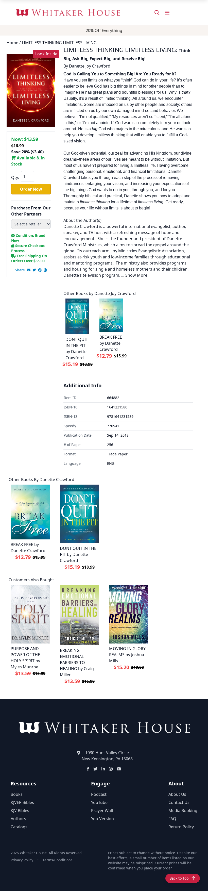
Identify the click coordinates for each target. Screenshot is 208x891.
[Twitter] (95, 769)
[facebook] (40, 270)
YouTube (99, 802)
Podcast (99, 794)
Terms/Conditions (58, 859)
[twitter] (34, 270)
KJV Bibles (20, 810)
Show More (136, 275)
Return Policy (181, 827)
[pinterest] (45, 270)
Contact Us (178, 802)
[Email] (28, 270)
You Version (102, 818)
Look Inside (46, 54)
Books (17, 794)
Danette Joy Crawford (89, 66)
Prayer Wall (102, 810)
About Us (177, 794)
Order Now (31, 189)
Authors (18, 818)
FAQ (172, 818)
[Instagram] (111, 769)
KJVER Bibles (22, 802)
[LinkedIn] (103, 769)
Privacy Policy (22, 859)
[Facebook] (88, 769)
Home (12, 42)
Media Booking (182, 810)
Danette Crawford (57, 479)
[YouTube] (119, 769)
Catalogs (19, 827)
